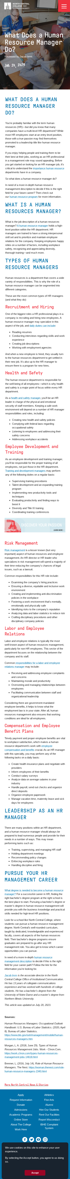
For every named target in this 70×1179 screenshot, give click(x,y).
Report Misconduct (49, 1119)
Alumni (49, 1104)
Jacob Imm (11, 975)
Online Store (21, 1119)
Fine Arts (49, 1099)
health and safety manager (25, 397)
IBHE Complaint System (49, 1126)
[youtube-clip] (38, 1139)
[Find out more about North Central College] (35, 525)
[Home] (17, 6)
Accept (35, 1173)
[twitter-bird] (31, 1139)
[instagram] (45, 1139)
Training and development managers (25, 470)
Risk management (15, 550)
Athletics (49, 1094)
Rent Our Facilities (49, 1114)
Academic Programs (20, 1114)
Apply (21, 1094)
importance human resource (48, 168)
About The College (21, 1124)
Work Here (21, 1129)
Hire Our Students (49, 1109)
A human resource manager (32, 225)
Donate (21, 1104)
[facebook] (24, 1139)
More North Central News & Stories (26, 1084)
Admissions (20, 1109)
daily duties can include (42, 325)
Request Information (21, 1099)
